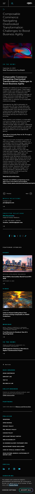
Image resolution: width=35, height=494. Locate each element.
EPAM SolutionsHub (8, 395)
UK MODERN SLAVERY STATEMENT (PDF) (15, 443)
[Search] (12, 3)
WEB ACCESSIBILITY (9, 439)
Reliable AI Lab (8, 383)
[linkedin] (14, 236)
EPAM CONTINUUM (9, 373)
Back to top (8, 364)
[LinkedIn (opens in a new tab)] (4, 469)
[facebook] (9, 236)
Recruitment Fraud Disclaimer (13, 446)
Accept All (26, 490)
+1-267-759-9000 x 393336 (11, 220)
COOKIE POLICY (8, 433)
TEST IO (5, 380)
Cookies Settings (9, 490)
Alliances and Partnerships (23, 406)
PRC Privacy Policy (10, 429)
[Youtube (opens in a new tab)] (19, 469)
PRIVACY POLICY (8, 426)
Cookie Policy (13, 485)
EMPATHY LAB (7, 376)
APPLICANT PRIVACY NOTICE (12, 436)
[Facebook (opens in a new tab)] (9, 469)
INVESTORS (6, 419)
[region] (17, 485)
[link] (25, 236)
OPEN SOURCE (7, 422)
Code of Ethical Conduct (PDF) (14, 449)
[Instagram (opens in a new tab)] (14, 469)
